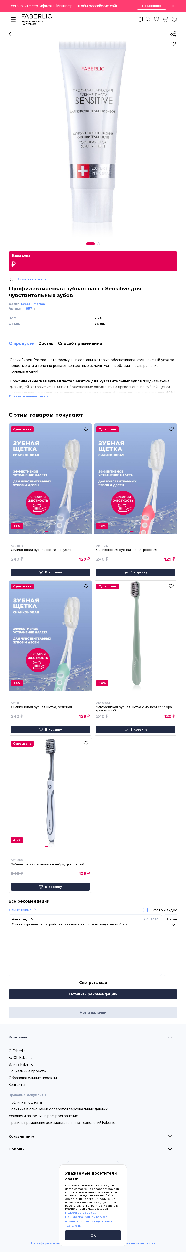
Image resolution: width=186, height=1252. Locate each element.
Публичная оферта (25, 1102)
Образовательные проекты (33, 1077)
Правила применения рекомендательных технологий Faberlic (62, 1122)
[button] (93, 6)
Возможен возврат (32, 279)
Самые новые (20, 910)
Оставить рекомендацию (93, 994)
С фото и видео (163, 910)
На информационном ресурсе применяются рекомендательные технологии (88, 1221)
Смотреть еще (93, 982)
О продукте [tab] (21, 343)
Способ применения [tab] (80, 343)
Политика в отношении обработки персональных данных (58, 1109)
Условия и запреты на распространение (43, 1115)
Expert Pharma (33, 304)
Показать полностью (27, 396)
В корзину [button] (53, 572)
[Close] (172, 6)
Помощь (16, 1149)
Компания (18, 1037)
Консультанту (21, 1136)
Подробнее (151, 6)
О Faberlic (17, 1050)
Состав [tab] (46, 343)
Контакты (17, 1084)
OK (93, 1235)
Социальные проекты (27, 1071)
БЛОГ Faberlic (20, 1057)
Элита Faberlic (21, 1064)
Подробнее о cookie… (80, 1213)
